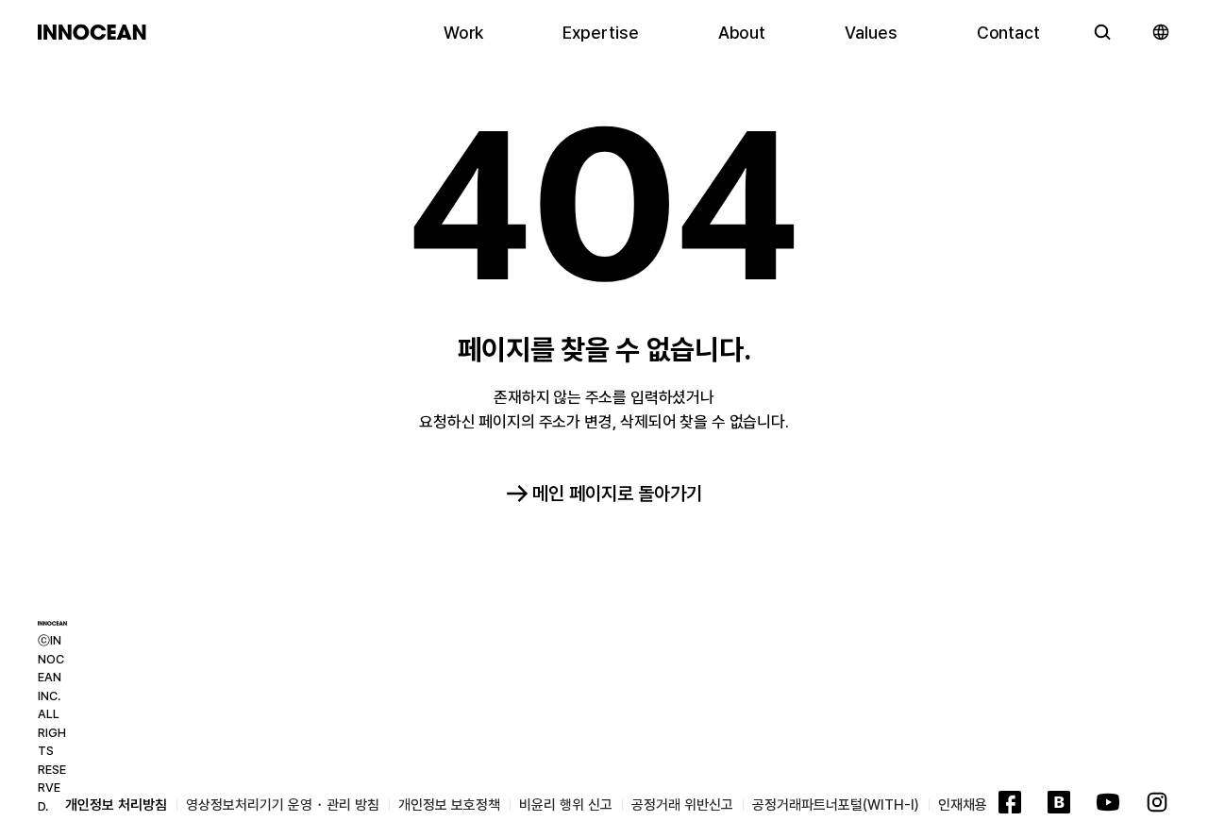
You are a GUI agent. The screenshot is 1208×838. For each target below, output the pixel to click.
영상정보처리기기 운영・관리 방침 (282, 804)
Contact (1008, 32)
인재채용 (962, 804)
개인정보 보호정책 (449, 804)
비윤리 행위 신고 (565, 804)
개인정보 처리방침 (116, 804)
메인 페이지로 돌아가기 (617, 493)
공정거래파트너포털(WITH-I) (835, 804)
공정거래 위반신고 (682, 804)
